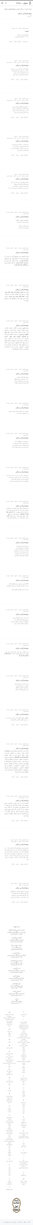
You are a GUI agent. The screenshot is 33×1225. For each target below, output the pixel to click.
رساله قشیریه (16, 953)
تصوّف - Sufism (22, 1222)
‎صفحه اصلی (28, 9)
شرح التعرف (16, 968)
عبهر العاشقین (16, 983)
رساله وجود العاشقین (16, 961)
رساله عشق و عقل (16, 945)
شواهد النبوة (16, 976)
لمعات (27, 31)
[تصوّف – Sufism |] (30, 3)
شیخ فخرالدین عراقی (22, 65)
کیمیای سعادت (16, 991)
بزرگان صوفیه (20, 9)
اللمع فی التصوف (17, 938)
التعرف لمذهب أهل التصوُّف (16, 930)
